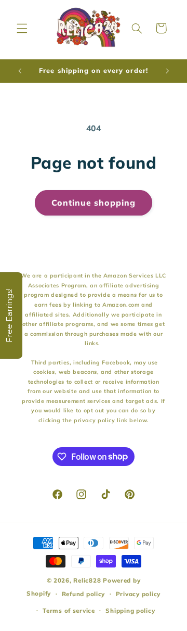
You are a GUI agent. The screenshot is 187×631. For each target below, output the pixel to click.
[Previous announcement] (19, 70)
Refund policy (83, 594)
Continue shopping (93, 202)
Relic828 (87, 580)
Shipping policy (130, 610)
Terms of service (69, 610)
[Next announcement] (167, 70)
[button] (22, 28)
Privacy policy (138, 594)
